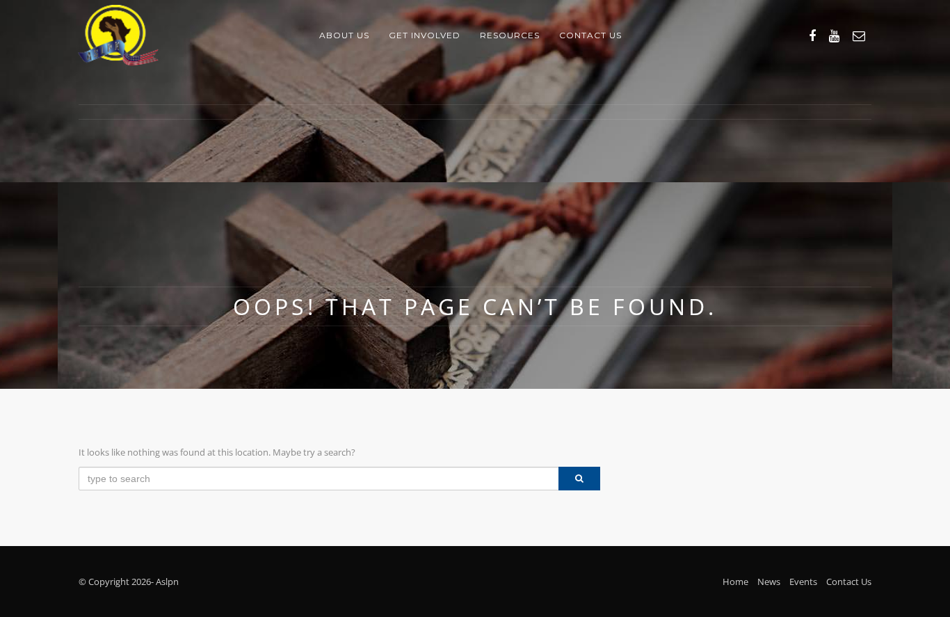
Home (735, 581)
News (768, 581)
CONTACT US (590, 35)
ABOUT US (344, 35)
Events (803, 581)
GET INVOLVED (424, 35)
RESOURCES (510, 35)
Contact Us (848, 581)
